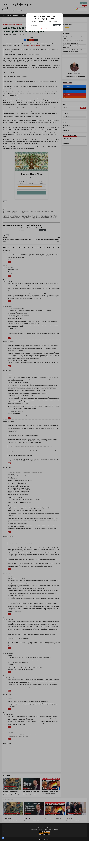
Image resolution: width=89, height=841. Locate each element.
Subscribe (57, 25)
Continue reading (44, 28)
